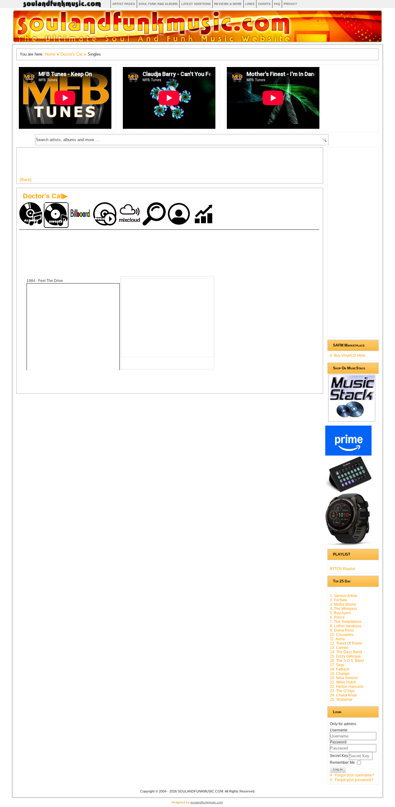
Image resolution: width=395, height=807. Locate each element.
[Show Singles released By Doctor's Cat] (56, 215)
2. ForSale (338, 600)
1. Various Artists (343, 596)
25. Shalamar (341, 699)
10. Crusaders (342, 635)
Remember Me (342, 762)
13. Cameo (339, 647)
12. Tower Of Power (346, 643)
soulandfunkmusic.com (206, 802)
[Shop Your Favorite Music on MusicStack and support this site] (352, 419)
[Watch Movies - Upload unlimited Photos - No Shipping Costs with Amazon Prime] (348, 454)
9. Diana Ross (342, 630)
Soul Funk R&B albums (158, 4)
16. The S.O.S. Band (347, 660)
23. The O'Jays (342, 691)
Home (50, 54)
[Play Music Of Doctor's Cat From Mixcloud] (130, 214)
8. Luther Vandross (345, 626)
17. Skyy (337, 665)
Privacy (290, 4)
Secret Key (339, 756)
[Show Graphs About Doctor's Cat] (204, 214)
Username (338, 730)
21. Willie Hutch (343, 682)
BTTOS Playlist (342, 569)
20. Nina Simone (344, 678)
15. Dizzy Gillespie (345, 656)
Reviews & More (228, 4)
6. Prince (337, 617)
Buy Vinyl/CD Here (349, 355)
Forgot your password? (354, 780)
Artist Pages (123, 4)
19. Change (340, 673)
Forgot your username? (354, 775)
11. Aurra (337, 639)
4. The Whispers (343, 609)
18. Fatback (339, 669)
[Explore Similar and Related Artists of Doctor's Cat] (155, 214)
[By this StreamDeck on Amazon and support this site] (348, 491)
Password (338, 742)
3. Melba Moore (343, 604)
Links (250, 4)
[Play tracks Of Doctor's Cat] (105, 214)
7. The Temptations (346, 622)
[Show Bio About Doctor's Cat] (179, 214)
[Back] (25, 179)
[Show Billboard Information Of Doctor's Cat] (81, 214)
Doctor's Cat (71, 54)
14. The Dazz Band (346, 652)
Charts (264, 4)
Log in (338, 769)
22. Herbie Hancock (346, 686)
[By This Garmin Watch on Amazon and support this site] (348, 544)
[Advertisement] (132, 165)
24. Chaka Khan (343, 695)
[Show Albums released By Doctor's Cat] (31, 214)
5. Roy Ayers (340, 613)
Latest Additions (196, 4)
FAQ (277, 4)
